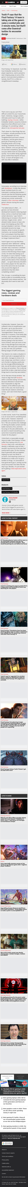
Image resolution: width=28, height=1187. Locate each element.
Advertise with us (6, 1166)
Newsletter (23, 64)
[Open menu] (3, 2)
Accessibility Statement (8, 1170)
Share (5, 64)
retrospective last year (17, 128)
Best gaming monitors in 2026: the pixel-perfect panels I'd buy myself (14, 1127)
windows (19, 378)
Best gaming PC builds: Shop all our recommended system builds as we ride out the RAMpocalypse (14, 1119)
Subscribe (23, 2)
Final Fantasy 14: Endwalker (10, 492)
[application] (14, 171)
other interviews (13, 200)
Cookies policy (5, 1163)
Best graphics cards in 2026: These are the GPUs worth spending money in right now (15, 1110)
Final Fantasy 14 (7, 488)
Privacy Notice (22, 309)
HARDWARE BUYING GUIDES (7, 1077)
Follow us (15, 64)
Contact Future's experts (8, 1153)
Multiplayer (8, 188)
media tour (5, 204)
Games (3, 10)
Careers (4, 1173)
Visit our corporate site (14, 1138)
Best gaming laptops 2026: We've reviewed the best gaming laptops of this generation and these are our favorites (14, 1101)
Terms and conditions (7, 1156)
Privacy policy (5, 1160)
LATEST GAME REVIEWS (20, 1077)
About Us (4, 1149)
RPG (8, 10)
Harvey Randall (12, 38)
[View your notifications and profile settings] (14, 2)
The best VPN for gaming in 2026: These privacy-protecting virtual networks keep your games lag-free (15, 1091)
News (3, 38)
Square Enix (5, 480)
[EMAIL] (10, 502)
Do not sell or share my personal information (13, 1177)
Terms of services (20, 308)
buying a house (13, 120)
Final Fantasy (14, 10)
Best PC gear (12, 6)
